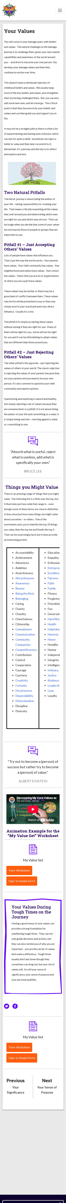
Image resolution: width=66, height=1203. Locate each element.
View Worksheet (19, 870)
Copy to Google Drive (21, 881)
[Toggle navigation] (59, 10)
